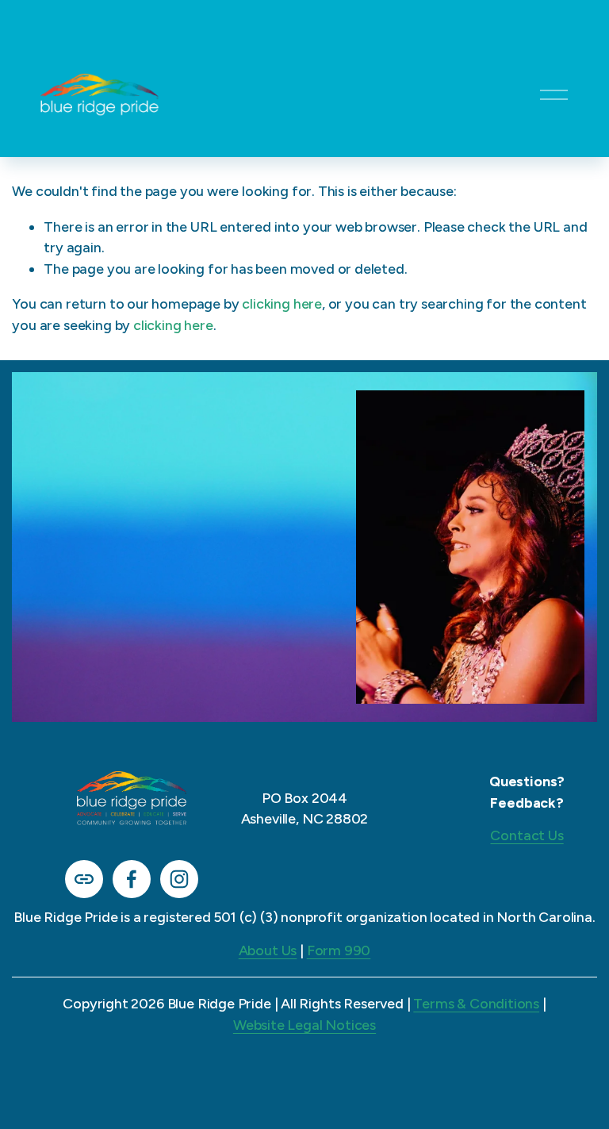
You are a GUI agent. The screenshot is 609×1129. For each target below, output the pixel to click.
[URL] (84, 879)
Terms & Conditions (476, 1003)
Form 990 (339, 950)
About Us (268, 950)
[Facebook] (132, 879)
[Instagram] (179, 879)
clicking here (282, 303)
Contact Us (526, 835)
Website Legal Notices (304, 1024)
